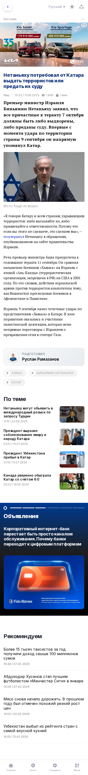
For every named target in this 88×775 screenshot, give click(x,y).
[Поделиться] (81, 7)
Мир (7, 95)
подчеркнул (14, 236)
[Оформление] (72, 7)
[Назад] (8, 7)
